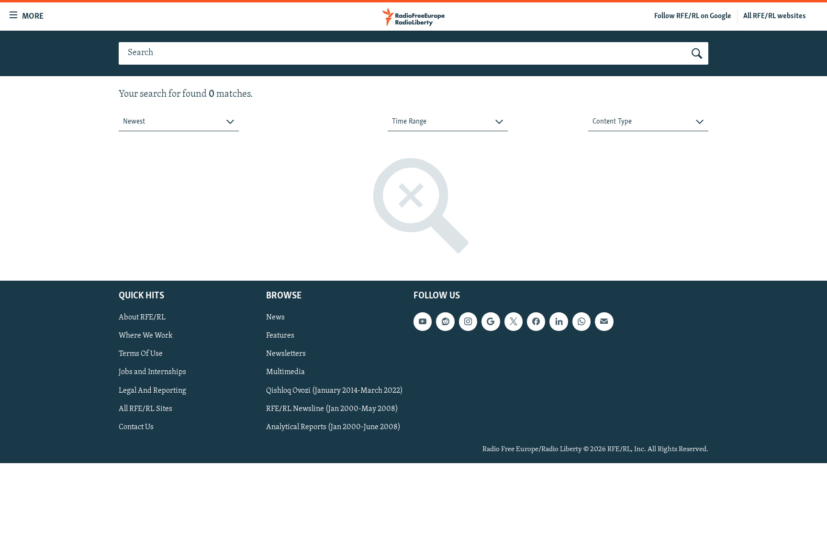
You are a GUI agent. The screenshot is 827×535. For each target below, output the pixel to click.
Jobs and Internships (152, 372)
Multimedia (285, 372)
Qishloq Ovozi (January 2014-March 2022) (334, 391)
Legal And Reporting (152, 391)
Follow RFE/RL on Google (692, 16)
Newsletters (286, 354)
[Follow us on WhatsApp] (581, 322)
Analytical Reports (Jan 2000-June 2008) (333, 427)
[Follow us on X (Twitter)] (513, 322)
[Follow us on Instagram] (468, 322)
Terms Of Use (141, 354)
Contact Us (136, 427)
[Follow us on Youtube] (423, 322)
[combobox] (179, 122)
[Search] (697, 53)
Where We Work (146, 336)
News (275, 318)
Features (280, 336)
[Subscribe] (604, 322)
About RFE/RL (142, 318)
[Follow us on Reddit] (445, 322)
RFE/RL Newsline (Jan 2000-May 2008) (332, 409)
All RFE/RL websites (774, 16)
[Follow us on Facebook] (536, 322)
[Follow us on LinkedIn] (558, 322)
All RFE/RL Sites (145, 409)
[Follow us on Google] (490, 322)
